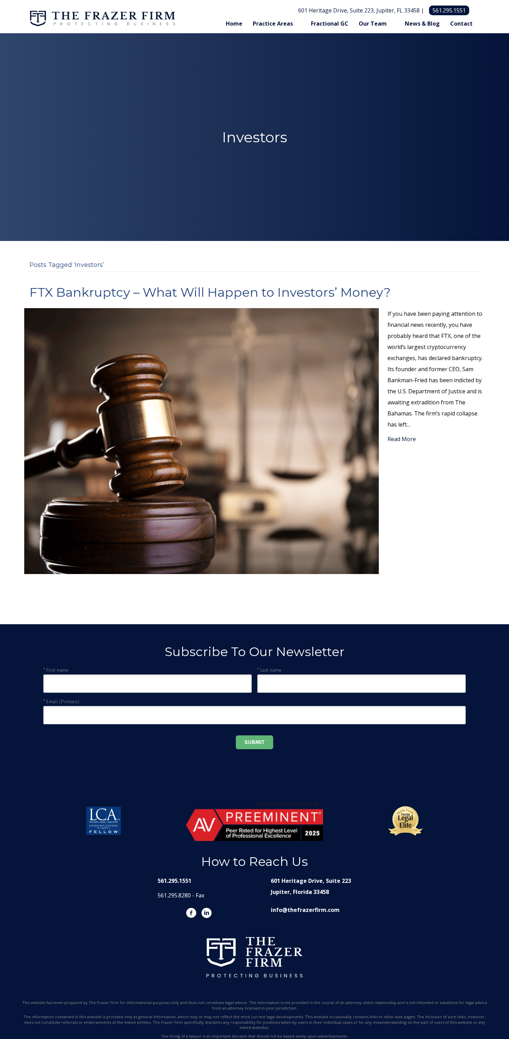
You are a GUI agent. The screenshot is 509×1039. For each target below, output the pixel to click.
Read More (401, 439)
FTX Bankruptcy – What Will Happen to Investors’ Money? (210, 292)
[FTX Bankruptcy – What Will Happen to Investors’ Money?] (201, 440)
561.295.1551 (449, 10)
